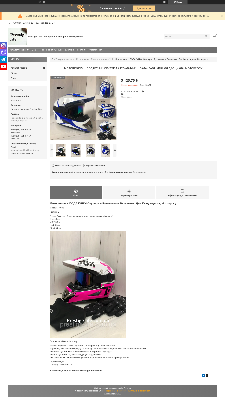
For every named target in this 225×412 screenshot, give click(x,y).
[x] (207, 376)
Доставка (69, 50)
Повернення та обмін (51, 50)
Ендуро (94, 59)
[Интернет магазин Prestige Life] (17, 36)
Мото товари (82, 59)
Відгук (14, 73)
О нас (35, 50)
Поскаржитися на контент (114, 391)
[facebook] (203, 376)
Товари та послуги (65, 59)
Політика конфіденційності (138, 391)
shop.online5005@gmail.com (25, 150)
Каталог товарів (18, 50)
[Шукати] (206, 36)
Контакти (81, 50)
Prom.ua (127, 388)
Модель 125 (107, 59)
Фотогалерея (95, 50)
